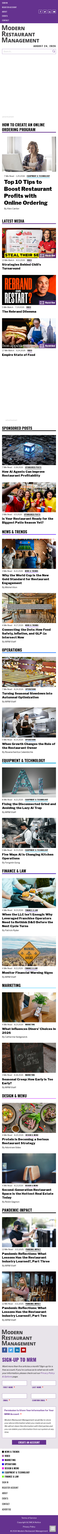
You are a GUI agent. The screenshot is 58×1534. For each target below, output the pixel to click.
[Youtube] (54, 11)
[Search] (54, 51)
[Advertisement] (29, 87)
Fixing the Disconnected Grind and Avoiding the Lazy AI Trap (29, 806)
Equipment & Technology (38, 176)
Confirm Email (38, 1400)
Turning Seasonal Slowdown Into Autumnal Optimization (27, 695)
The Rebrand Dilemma (19, 311)
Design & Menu (31, 1135)
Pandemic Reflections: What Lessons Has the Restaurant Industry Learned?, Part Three (26, 1257)
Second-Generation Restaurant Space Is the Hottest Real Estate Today (27, 1193)
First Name (8, 1387)
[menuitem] (5, 2)
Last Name (36, 1387)
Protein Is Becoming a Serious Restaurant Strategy (25, 1141)
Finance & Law (31, 910)
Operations (30, 689)
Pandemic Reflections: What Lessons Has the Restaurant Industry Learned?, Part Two (24, 1312)
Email (5, 1400)
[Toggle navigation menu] (53, 1529)
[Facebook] (40, 11)
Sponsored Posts (33, 467)
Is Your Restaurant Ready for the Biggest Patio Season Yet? (27, 520)
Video (29, 260)
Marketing (30, 1024)
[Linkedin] (49, 11)
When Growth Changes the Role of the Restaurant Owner (28, 746)
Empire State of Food (18, 355)
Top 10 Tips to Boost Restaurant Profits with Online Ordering (28, 192)
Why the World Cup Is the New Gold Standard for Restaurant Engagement (25, 579)
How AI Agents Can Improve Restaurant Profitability (23, 473)
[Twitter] (45, 11)
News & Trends (31, 571)
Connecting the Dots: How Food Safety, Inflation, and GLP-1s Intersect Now (26, 633)
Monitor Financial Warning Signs (27, 973)
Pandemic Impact (33, 1249)
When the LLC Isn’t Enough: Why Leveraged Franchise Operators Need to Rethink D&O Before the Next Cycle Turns (27, 920)
